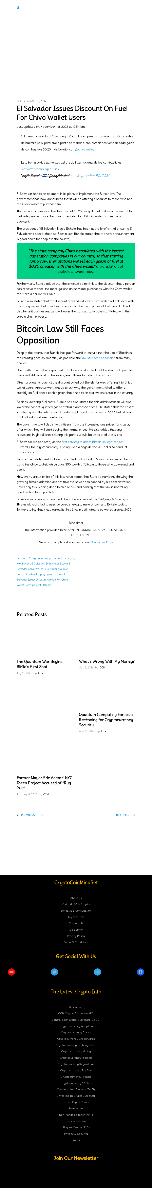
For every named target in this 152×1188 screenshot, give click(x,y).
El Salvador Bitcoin (57, 563)
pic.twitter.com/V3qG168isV (40, 169)
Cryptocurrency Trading (76, 1077)
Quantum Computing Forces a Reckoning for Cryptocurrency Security (106, 719)
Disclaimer (76, 929)
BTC (28, 558)
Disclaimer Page (102, 542)
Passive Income (76, 1121)
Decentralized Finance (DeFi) (76, 1089)
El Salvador (38, 563)
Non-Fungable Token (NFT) (76, 1115)
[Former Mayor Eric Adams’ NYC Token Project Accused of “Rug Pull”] (45, 755)
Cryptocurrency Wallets (76, 1083)
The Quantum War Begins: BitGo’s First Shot (40, 664)
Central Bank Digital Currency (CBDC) (76, 1019)
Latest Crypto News (76, 1102)
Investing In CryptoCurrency (76, 1096)
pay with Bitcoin (41, 585)
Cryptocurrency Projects (76, 1057)
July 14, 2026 (24, 673)
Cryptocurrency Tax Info (76, 1070)
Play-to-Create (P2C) (76, 1127)
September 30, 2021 (93, 175)
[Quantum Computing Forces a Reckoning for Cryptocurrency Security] (107, 692)
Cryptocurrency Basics (76, 1032)
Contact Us (76, 923)
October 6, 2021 (26, 101)
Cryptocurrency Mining (76, 1051)
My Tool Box (76, 917)
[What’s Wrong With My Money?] (107, 639)
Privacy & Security (76, 1134)
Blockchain (76, 1007)
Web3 (76, 1140)
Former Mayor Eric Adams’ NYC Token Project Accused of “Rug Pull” (44, 782)
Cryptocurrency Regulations (76, 1064)
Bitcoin (21, 558)
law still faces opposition (98, 358)
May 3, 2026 (86, 667)
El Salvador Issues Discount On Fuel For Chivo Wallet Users (42, 580)
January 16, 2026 (27, 794)
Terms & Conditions (76, 942)
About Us (76, 898)
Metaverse (76, 1108)
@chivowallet (84, 149)
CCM (43, 101)
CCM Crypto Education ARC (76, 1013)
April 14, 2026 (87, 731)
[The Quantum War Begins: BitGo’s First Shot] (45, 639)
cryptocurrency (41, 558)
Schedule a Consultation (76, 910)
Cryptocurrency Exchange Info (76, 1045)
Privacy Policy (76, 936)
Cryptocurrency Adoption (76, 1026)
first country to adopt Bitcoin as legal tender (92, 442)
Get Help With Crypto (76, 904)
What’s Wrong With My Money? (107, 661)
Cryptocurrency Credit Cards (76, 1038)
